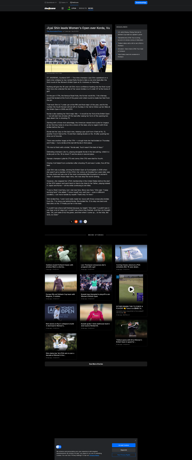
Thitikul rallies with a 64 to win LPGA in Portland (130, 44)
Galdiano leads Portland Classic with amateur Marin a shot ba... (59, 266)
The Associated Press (54, 31)
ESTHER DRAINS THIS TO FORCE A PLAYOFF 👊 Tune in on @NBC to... (129, 307)
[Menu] (62, 8)
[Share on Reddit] (76, 221)
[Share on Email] (85, 221)
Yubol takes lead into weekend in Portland (129, 56)
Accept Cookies (124, 445)
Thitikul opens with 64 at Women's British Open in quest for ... (129, 341)
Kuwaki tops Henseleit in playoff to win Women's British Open (95, 295)
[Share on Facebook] (80, 221)
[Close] (135, 440)
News (90, 8)
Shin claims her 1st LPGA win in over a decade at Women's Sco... (60, 354)
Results (83, 8)
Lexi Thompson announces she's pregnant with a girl (93, 266)
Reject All (124, 450)
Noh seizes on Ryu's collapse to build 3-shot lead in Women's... (60, 325)
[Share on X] (71, 221)
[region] (96, 449)
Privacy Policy (94, 455)
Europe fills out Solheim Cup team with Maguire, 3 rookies (60, 295)
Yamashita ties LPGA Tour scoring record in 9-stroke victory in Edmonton (130, 39)
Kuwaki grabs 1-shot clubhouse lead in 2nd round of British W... (95, 325)
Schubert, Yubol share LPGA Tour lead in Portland (130, 50)
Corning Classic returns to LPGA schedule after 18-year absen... (128, 266)
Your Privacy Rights (123, 455)
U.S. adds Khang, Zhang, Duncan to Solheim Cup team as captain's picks (130, 33)
